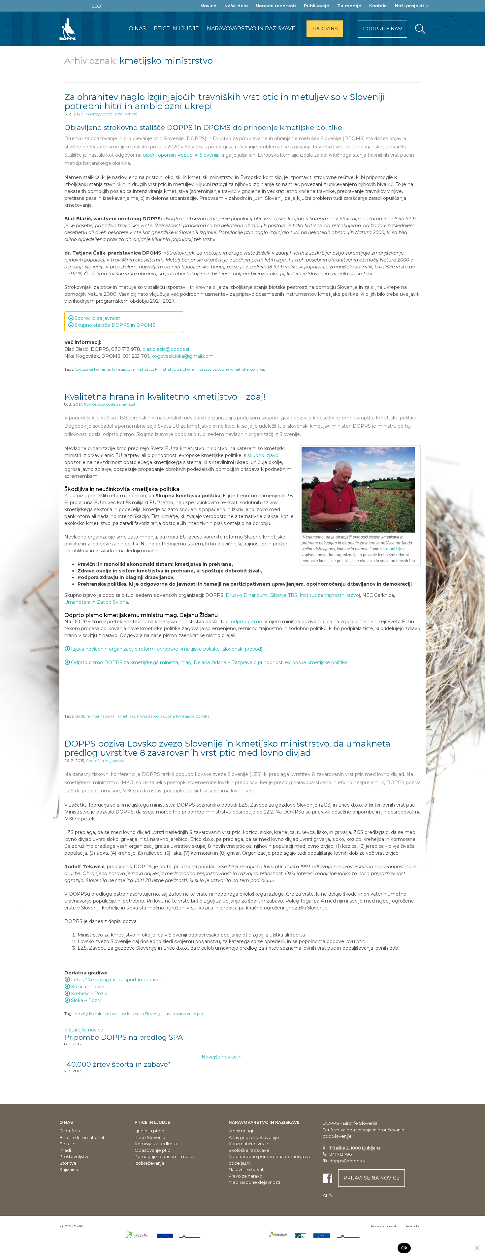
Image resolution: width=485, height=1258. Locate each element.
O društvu (69, 1130)
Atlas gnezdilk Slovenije (254, 1137)
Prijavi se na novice (371, 1178)
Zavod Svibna (112, 602)
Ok (404, 1247)
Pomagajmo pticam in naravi (165, 1156)
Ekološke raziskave (249, 1150)
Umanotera (77, 602)
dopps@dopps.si (347, 1160)
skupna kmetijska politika (239, 369)
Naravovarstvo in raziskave (251, 28)
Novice (208, 5)
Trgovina (325, 29)
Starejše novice (83, 1030)
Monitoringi (241, 1130)
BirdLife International (95, 716)
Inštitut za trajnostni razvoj (330, 595)
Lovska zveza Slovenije (139, 1013)
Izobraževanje (150, 1163)
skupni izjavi (394, 549)
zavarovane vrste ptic (183, 1013)
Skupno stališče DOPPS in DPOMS (115, 325)
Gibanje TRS (283, 595)
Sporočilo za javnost (97, 318)
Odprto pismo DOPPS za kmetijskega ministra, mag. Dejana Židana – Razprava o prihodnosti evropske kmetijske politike (209, 662)
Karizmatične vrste (248, 1143)
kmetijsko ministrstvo (132, 369)
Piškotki (412, 1226)
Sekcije (67, 1143)
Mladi (65, 1150)
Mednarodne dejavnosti (254, 1182)
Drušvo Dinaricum (246, 595)
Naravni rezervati (276, 5)
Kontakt (378, 5)
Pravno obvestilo (384, 1226)
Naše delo (236, 5)
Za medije (349, 5)
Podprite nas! (382, 29)
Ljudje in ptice (149, 1130)
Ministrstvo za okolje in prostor (184, 369)
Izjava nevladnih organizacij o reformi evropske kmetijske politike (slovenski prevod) (166, 649)
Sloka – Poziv (86, 1000)
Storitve (68, 1163)
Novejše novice (221, 1057)
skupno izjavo (262, 455)
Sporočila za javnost (118, 113)
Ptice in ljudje (176, 28)
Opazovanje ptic (152, 1150)
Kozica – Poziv (87, 987)
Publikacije (316, 5)
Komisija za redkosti (156, 1143)
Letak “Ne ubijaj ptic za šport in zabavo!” (117, 980)
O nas (137, 28)
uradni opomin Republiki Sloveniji (180, 155)
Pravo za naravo (245, 1176)
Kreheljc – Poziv (89, 994)
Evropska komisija (92, 369)
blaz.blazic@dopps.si (166, 349)
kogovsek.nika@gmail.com (182, 356)
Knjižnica (68, 1169)
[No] (476, 1247)
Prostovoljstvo (74, 1156)
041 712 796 (340, 1154)
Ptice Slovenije (151, 1137)
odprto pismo (246, 622)
